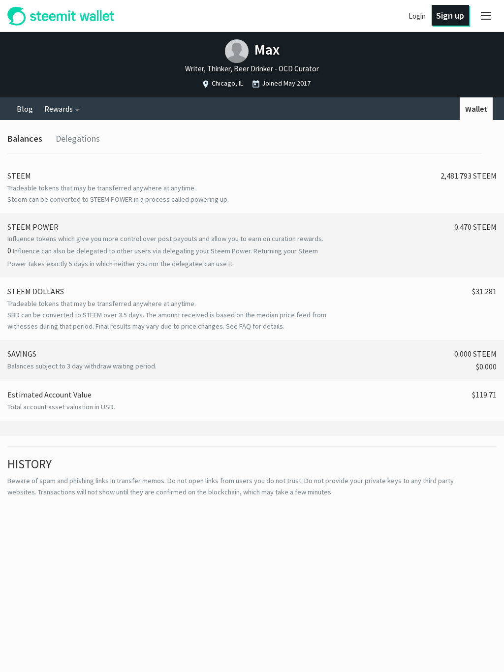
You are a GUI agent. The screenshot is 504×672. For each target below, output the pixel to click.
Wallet (476, 109)
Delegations (78, 138)
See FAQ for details (254, 326)
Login (417, 16)
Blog (25, 109)
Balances (24, 138)
